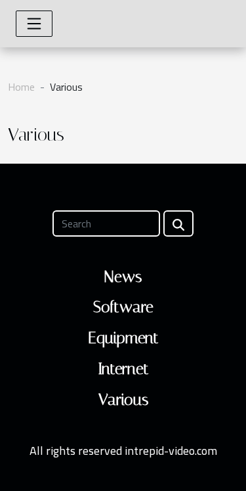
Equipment (123, 338)
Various (123, 399)
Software (123, 307)
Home (21, 87)
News (123, 277)
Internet (123, 369)
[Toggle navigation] (34, 24)
